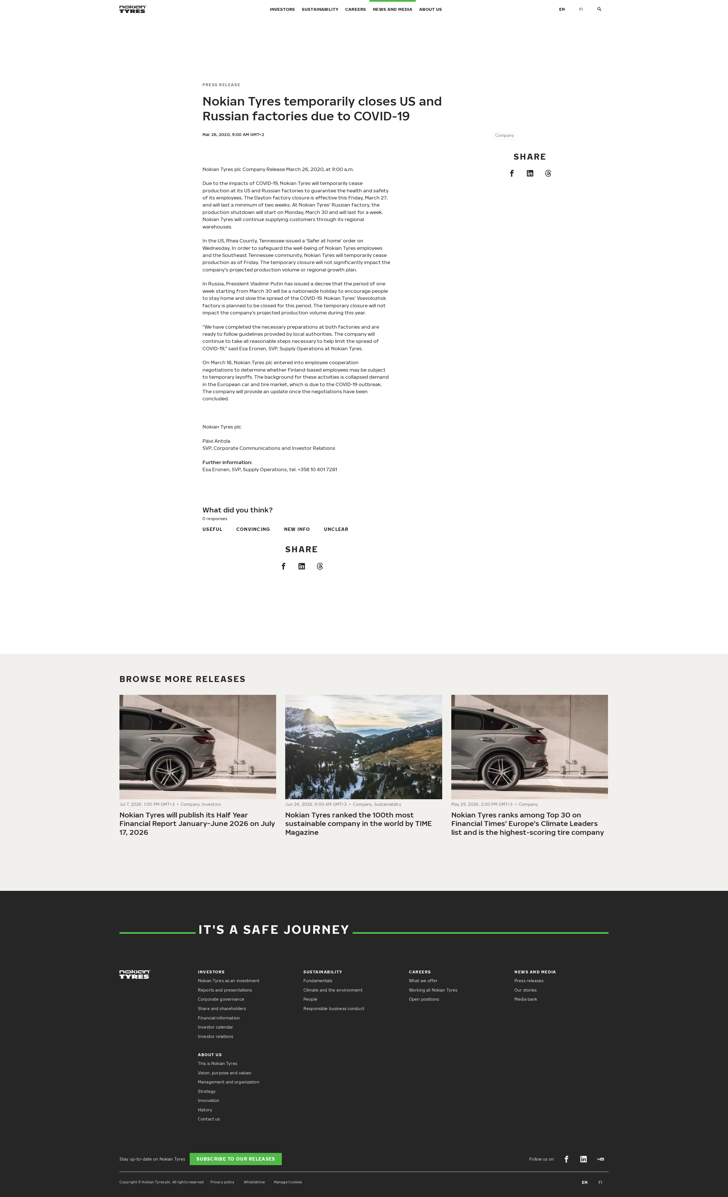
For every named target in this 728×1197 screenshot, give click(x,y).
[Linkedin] (530, 173)
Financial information (219, 1017)
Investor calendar (215, 1027)
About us (430, 9)
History (205, 1109)
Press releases (528, 980)
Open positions (424, 999)
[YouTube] (601, 1159)
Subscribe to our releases (236, 1159)
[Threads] (548, 173)
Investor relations (215, 1036)
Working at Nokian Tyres (433, 990)
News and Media (392, 9)
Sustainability (320, 9)
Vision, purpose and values (224, 1072)
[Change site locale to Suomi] (581, 9)
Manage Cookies (288, 1182)
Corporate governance (221, 999)
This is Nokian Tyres (217, 1063)
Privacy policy (222, 1182)
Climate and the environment (333, 990)
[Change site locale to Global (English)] (562, 9)
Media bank (525, 999)
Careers (355, 9)
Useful (212, 529)
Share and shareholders (222, 1008)
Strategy (207, 1091)
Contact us (209, 1118)
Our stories (525, 990)
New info (297, 529)
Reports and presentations (225, 990)
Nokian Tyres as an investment (228, 980)
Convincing (253, 529)
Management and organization (228, 1081)
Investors (282, 9)
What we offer (423, 980)
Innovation (208, 1100)
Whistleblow (254, 1182)
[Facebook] (512, 173)
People (310, 999)
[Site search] (599, 9)
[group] (198, 767)
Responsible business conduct (333, 1008)
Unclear (336, 529)
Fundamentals (317, 980)
